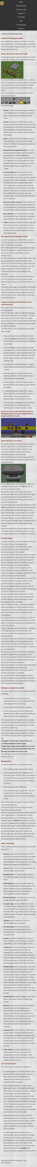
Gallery (21, 28)
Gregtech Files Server (2, 3)
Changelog (21, 24)
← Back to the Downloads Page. (12, 34)
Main (21, 1)
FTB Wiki (21, 17)
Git (21, 20)
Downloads (21, 5)
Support (21, 13)
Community (21, 9)
